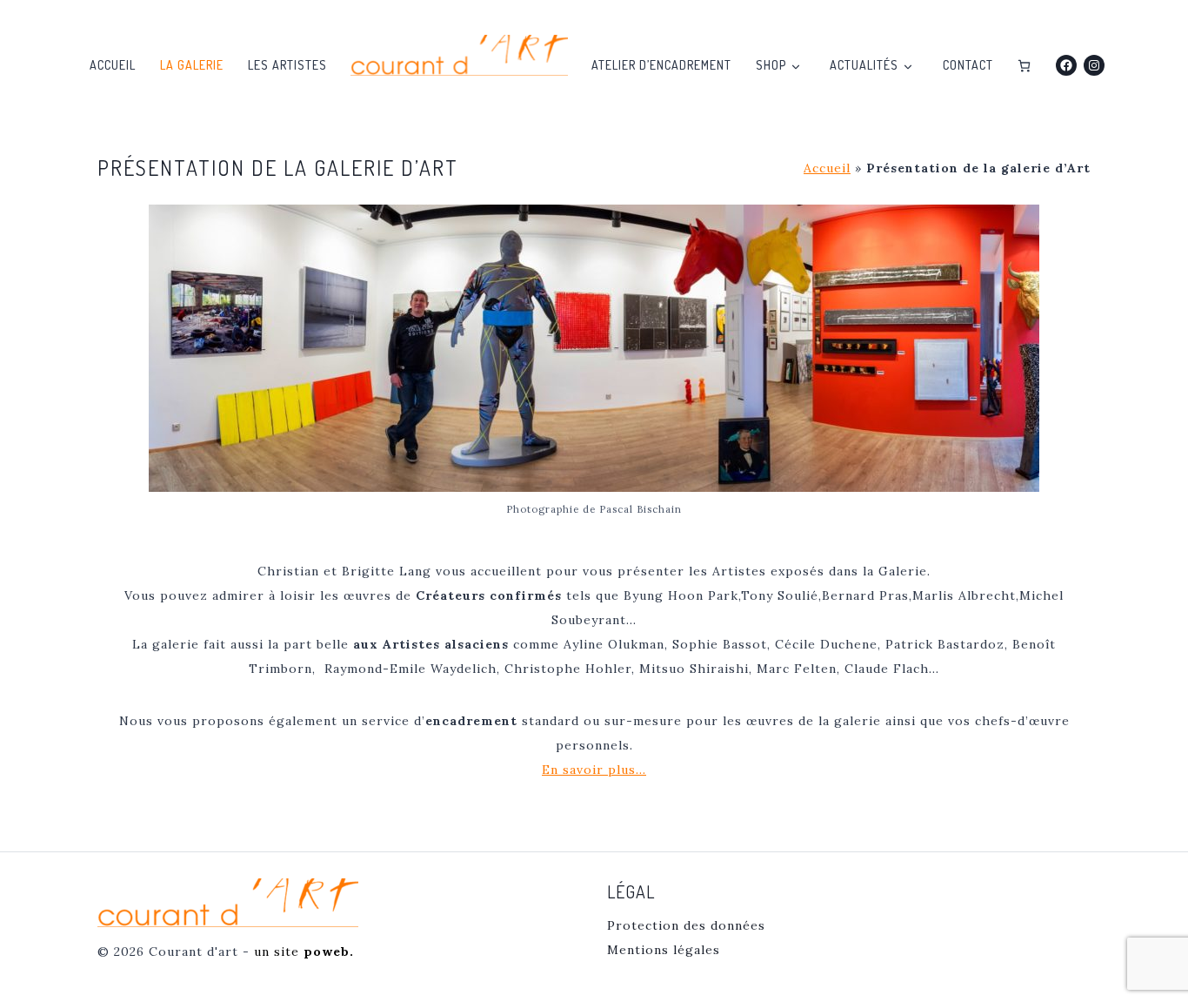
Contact (968, 64)
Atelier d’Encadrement (661, 64)
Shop (771, 64)
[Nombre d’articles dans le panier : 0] (1024, 66)
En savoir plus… (594, 769)
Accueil (113, 64)
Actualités (864, 64)
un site (304, 951)
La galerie (192, 64)
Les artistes (287, 64)
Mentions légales (663, 950)
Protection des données (686, 925)
